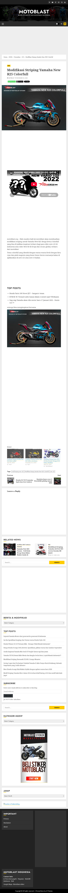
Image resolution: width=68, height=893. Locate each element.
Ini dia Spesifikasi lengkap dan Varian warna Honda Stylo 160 (24, 640)
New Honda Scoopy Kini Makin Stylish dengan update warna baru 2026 (28, 669)
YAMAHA (19, 546)
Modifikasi (19, 544)
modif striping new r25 (17, 471)
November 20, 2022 (22, 78)
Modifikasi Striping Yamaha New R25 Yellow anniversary (33, 460)
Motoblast (11, 78)
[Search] (61, 24)
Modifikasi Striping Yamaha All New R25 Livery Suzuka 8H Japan (55, 550)
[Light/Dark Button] (58, 24)
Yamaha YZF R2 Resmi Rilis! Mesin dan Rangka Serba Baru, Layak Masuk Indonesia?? (32, 655)
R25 (9, 65)
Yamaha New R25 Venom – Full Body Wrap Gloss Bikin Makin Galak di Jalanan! (23, 553)
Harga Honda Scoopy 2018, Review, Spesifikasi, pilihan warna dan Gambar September (33, 648)
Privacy (6, 819)
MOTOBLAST (34, 11)
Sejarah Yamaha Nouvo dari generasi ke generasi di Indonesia (25, 636)
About (6, 827)
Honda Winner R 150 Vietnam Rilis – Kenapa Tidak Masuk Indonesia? (27, 644)
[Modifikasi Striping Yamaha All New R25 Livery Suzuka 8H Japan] (41, 549)
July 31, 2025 (53, 555)
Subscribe (65, 24)
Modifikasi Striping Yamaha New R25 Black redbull (15, 460)
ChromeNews (40, 891)
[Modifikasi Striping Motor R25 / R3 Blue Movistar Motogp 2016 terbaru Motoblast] (52, 453)
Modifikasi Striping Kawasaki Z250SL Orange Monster (22, 659)
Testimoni (27, 544)
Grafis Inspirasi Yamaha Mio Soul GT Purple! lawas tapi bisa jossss (26, 652)
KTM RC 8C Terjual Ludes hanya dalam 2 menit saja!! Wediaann (34, 297)
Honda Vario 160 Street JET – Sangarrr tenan (26, 293)
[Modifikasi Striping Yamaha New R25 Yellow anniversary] (33, 453)
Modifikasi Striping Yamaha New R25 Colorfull (37, 471)
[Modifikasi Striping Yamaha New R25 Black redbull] (15, 453)
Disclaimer (7, 823)
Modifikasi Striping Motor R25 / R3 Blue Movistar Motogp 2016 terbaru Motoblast (52, 461)
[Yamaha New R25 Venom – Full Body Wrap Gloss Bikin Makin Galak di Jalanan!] (10, 549)
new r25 (52, 471)
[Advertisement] (34, 39)
